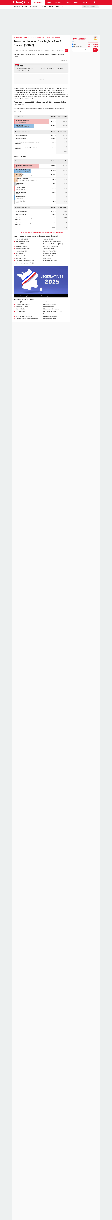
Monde (51, 6)
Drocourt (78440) (48, 256)
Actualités (38, 2)
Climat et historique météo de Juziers (27, 318)
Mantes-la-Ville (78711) (22, 241)
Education (42, 6)
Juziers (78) (19, 302)
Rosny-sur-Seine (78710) (23, 248)
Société (24, 6)
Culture (58, 2)
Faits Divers (33, 6)
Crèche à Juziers (20, 309)
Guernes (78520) (48, 239)
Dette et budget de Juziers (24, 316)
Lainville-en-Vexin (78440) (51, 246)
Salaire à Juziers (20, 311)
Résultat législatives (23, 38)
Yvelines (42, 38)
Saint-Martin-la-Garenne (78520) (53, 244)
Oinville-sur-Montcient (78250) (25, 263)
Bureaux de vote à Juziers (23, 70)
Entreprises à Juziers (49, 314)
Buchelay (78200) (21, 258)
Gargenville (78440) (43, 54)
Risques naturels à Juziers (51, 309)
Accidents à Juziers (49, 302)
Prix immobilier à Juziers (50, 316)
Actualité (75, 42)
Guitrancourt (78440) (49, 253)
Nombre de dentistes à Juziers (52, 311)
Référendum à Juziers (49, 318)
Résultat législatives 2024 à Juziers (25, 68)
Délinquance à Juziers (49, 304)
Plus (83, 2)
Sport (49, 2)
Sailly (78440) (47, 258)
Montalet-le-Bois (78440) (50, 260)
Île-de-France (35, 38)
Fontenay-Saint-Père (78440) (52, 241)
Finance (68, 2)
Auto (76, 2)
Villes (57, 6)
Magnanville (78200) (22, 251)
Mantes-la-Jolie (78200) (23, 239)
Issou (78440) (20, 253)
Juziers (44, 68)
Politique (17, 6)
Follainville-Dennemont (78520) (25, 260)
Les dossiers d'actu (78, 46)
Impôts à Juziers (21, 314)
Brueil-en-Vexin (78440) (50, 251)
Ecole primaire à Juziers (23, 304)
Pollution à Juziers (48, 306)
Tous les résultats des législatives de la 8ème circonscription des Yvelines (41, 232)
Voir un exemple (93, 42)
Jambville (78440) (48, 248)
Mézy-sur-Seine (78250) (28, 54)
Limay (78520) (20, 244)
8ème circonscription (53, 38)
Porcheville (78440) (21, 256)
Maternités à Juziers (22, 306)
